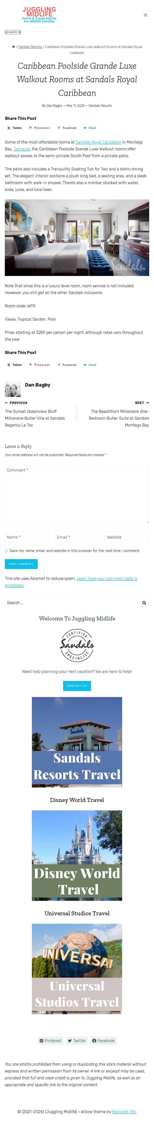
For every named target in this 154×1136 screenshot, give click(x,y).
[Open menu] (145, 15)
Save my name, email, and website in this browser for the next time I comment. (75, 551)
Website (114, 537)
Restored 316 (124, 1111)
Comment (17, 470)
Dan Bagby (37, 385)
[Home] (13, 47)
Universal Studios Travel (77, 913)
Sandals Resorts (100, 106)
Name (14, 537)
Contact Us (77, 685)
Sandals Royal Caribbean (98, 142)
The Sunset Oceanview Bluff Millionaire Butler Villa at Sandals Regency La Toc (35, 414)
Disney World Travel (77, 800)
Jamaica (22, 149)
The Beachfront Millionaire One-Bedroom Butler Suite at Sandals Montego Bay (119, 414)
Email (63, 537)
